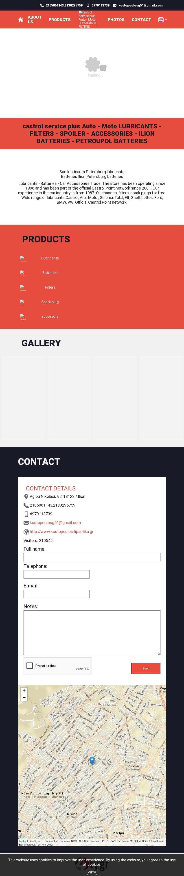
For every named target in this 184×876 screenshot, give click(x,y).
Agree (92, 872)
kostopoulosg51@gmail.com (55, 522)
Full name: (34, 549)
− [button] (24, 697)
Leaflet (22, 841)
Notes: (31, 606)
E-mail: (31, 586)
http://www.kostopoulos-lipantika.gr (61, 531)
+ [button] (24, 691)
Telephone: (35, 566)
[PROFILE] (20, 19)
